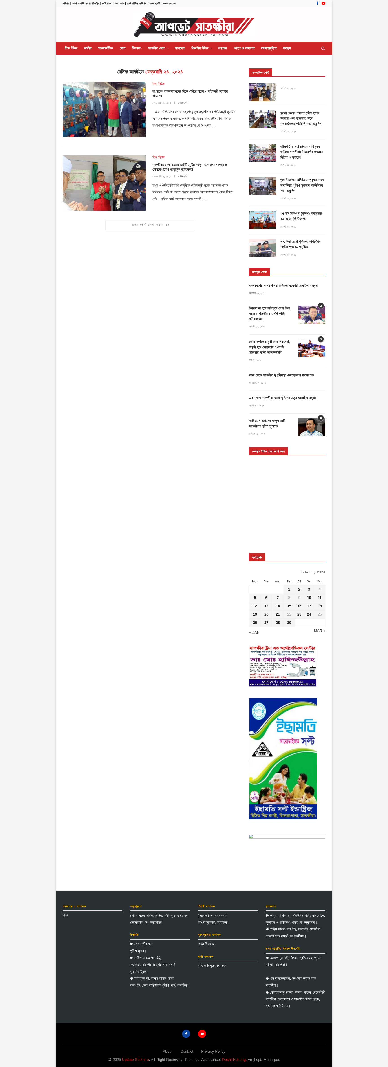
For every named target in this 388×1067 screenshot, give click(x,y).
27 (266, 623)
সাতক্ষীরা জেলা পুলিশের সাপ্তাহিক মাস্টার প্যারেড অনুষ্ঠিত (300, 244)
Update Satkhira (135, 1060)
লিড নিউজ (71, 48)
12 (255, 606)
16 (299, 606)
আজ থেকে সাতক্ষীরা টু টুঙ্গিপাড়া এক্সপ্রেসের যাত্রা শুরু (281, 375)
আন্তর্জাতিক (105, 48)
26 (255, 623)
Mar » (319, 631)
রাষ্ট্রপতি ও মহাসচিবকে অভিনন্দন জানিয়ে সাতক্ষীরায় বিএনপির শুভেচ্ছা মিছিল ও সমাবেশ (301, 151)
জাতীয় (87, 48)
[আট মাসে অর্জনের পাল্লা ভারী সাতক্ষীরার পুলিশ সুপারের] (311, 427)
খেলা (122, 48)
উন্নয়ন (222, 48)
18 (320, 606)
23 (299, 614)
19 (255, 614)
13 (266, 606)
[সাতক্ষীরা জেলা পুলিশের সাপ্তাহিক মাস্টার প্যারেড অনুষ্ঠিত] (262, 248)
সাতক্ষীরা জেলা (156, 48)
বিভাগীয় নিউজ (199, 48)
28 (278, 623)
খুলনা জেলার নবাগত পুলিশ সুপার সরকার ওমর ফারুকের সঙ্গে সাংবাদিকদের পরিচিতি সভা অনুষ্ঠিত (300, 118)
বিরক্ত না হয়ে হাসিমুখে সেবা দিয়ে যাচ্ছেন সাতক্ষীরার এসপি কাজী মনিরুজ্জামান (269, 313)
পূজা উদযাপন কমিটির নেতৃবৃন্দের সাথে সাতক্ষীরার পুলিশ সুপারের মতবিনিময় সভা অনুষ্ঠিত (302, 185)
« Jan (254, 632)
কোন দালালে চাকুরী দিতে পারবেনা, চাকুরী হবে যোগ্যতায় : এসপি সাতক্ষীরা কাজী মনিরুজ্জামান (269, 347)
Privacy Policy (213, 1051)
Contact (186, 1051)
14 (278, 606)
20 (266, 614)
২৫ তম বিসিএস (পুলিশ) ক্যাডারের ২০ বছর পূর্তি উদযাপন (301, 216)
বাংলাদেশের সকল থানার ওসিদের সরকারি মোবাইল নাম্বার (283, 285)
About (167, 1051)
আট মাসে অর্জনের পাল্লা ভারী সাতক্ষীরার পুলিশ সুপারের (267, 423)
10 (309, 598)
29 (289, 623)
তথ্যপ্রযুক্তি (268, 48)
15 (289, 606)
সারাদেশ (180, 48)
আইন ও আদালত (244, 48)
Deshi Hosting (234, 1060)
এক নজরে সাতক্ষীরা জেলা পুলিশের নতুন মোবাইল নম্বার (282, 398)
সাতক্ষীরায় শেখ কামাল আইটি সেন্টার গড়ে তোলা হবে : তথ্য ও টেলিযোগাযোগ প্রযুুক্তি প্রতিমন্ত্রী (189, 167)
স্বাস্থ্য (287, 48)
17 (309, 606)
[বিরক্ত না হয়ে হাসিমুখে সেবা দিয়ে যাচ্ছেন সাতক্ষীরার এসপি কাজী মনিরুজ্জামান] (311, 315)
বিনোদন (136, 48)
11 (320, 598)
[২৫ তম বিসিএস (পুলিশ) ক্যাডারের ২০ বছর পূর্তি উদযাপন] (262, 220)
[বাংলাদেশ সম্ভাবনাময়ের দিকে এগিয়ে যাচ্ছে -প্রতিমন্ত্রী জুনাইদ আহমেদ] (104, 109)
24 (309, 614)
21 (278, 614)
